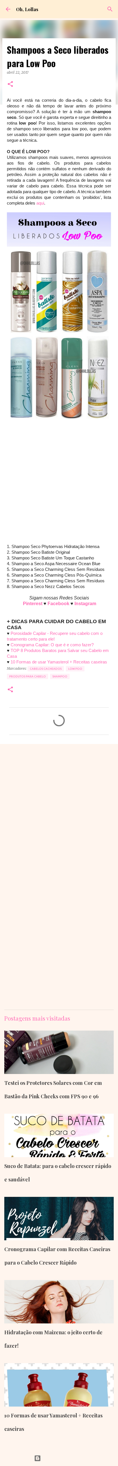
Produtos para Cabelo (27, 676)
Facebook (59, 603)
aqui (40, 203)
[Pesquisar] (110, 9)
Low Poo (75, 668)
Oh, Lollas (27, 9)
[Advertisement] (59, 485)
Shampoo (59, 676)
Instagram (85, 603)
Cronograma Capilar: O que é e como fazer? (52, 644)
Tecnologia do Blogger (62, 1458)
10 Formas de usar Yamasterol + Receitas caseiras (59, 661)
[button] (10, 84)
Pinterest (33, 603)
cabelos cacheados (46, 668)
